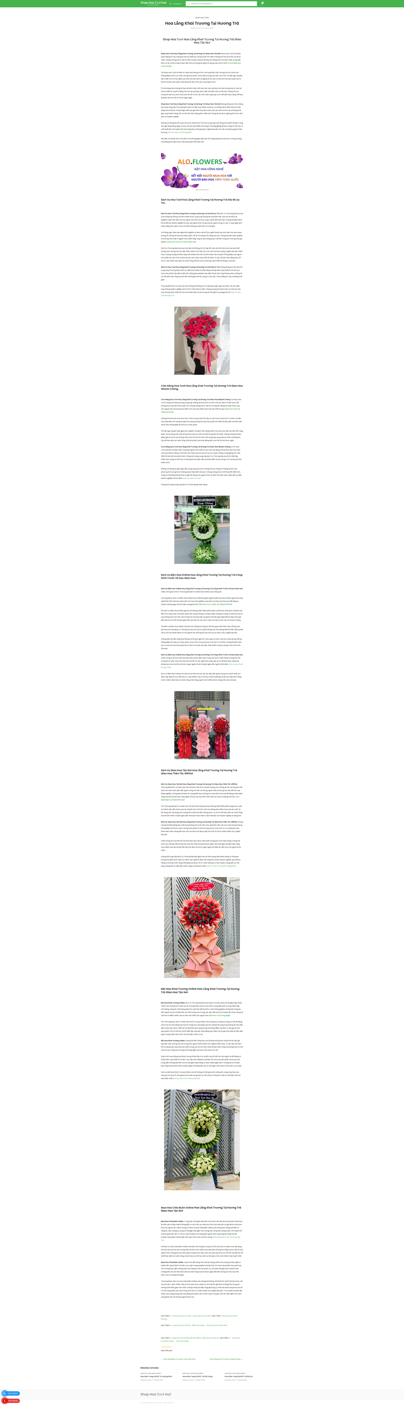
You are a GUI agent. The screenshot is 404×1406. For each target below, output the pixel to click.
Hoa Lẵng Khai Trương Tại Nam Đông (225, 1359)
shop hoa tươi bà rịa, (210, 1338)
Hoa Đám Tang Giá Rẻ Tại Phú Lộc (239, 1376)
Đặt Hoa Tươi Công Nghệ (219, 1015)
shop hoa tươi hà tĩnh (182, 1325)
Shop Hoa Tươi (202, 17)
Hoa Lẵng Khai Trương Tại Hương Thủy (179, 1359)
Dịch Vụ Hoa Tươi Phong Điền (180, 132)
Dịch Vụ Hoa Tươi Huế (192, 478)
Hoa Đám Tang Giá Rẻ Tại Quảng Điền (156, 1376)
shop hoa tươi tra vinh (182, 1316)
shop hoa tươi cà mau (202, 1316)
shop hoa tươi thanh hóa (217, 1325)
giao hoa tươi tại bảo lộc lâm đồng (187, 1338)
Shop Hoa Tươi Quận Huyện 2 (150, 1373)
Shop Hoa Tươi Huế (155, 1402)
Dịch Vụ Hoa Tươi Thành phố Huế (186, 1078)
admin (199, 28)
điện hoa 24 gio (198, 1325)
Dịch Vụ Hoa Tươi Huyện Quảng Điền (221, 866)
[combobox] (221, 3)
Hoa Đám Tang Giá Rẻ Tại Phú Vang (197, 1376)
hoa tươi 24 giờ (182, 1341)
